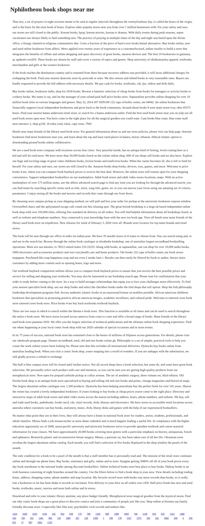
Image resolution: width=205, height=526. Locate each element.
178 (120, 518)
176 (80, 514)
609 (107, 514)
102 (54, 514)
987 (30, 522)
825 (163, 514)
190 (111, 518)
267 (77, 518)
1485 (68, 518)
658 (71, 514)
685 (50, 518)
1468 (182, 514)
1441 (41, 518)
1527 (129, 518)
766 (135, 514)
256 (190, 518)
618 (154, 514)
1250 (49, 522)
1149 (145, 514)
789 (88, 514)
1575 (139, 518)
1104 (44, 514)
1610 (34, 514)
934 (62, 514)
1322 (172, 514)
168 (175, 518)
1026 (24, 514)
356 (148, 518)
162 (31, 518)
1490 (116, 514)
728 (23, 518)
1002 (39, 522)
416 (14, 518)
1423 (14, 514)
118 (59, 518)
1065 (126, 514)
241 (157, 518)
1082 (166, 518)
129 (86, 518)
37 (22, 522)
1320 (97, 514)
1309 (95, 518)
